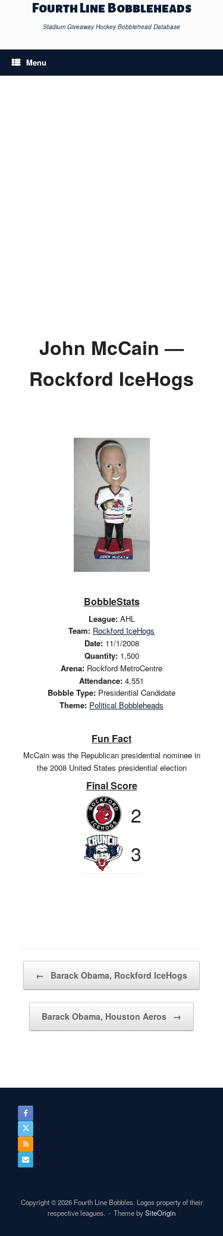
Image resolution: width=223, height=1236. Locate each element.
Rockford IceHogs (124, 630)
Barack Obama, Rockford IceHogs (111, 975)
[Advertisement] (111, 214)
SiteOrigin (160, 1213)
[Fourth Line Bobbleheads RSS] (25, 1144)
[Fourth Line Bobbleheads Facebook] (25, 1113)
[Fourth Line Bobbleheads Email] (25, 1159)
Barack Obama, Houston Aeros (111, 1016)
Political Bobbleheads (126, 705)
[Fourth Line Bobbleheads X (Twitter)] (25, 1129)
